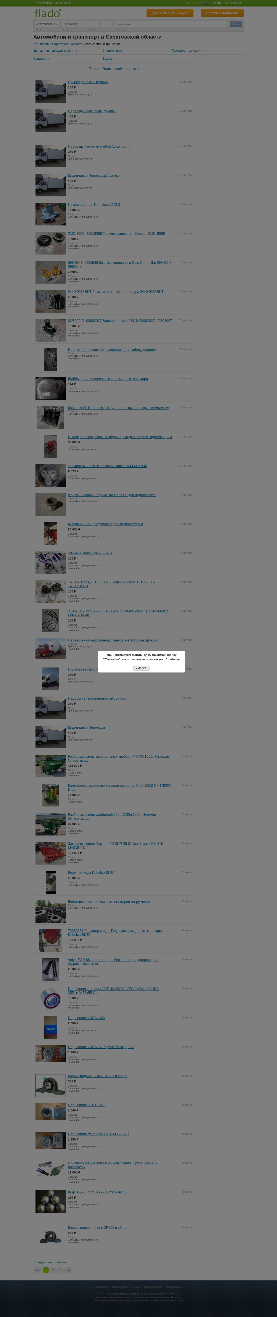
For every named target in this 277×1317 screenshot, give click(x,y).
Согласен (141, 667)
